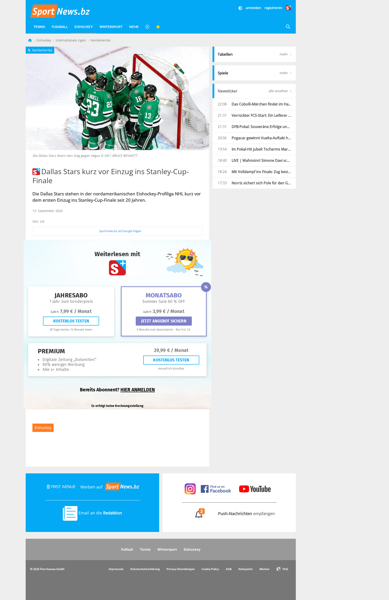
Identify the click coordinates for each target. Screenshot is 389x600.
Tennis (39, 27)
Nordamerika (100, 40)
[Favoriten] (158, 27)
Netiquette (245, 569)
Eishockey (84, 27)
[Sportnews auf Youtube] (255, 488)
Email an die (99, 513)
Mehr (133, 27)
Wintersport (111, 27)
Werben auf (91, 487)
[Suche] (288, 27)
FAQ (285, 569)
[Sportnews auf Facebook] (216, 488)
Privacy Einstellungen (181, 569)
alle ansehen (279, 91)
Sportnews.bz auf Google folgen (120, 231)
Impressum (116, 569)
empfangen (238, 513)
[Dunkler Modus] (241, 8)
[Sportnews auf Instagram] (191, 488)
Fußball (60, 27)
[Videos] (147, 27)
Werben (264, 569)
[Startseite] (30, 40)
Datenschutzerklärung (145, 569)
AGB (229, 569)
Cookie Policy (210, 569)
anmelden (253, 8)
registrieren (273, 8)
